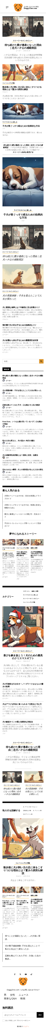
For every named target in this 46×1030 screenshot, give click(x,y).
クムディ (26, 1026)
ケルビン (5, 92)
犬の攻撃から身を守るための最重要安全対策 (20, 340)
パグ (26, 429)
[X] (20, 974)
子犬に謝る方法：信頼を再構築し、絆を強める (22, 553)
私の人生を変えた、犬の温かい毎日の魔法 (18, 441)
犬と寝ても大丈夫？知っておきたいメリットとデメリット (8, 555)
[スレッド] (31, 974)
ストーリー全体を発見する (23, 152)
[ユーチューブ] (26, 974)
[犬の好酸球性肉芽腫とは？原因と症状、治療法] (37, 890)
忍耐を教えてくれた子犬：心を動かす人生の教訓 (21, 405)
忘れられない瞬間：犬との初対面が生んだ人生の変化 (22, 469)
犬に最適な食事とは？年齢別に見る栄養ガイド (21, 307)
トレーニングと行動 (8, 83)
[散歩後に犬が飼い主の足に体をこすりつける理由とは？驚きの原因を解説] (23, 72)
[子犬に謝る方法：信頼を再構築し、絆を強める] (23, 542)
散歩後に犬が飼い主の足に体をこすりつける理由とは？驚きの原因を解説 (23, 870)
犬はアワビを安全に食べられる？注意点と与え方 (22, 704)
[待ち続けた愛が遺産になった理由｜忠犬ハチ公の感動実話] (23, 26)
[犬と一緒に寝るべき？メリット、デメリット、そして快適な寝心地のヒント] (8, 542)
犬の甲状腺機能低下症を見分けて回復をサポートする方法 (36, 554)
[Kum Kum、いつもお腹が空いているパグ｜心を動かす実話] (8, 890)
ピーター (18, 50)
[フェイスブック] (15, 974)
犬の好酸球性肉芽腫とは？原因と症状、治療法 (20, 455)
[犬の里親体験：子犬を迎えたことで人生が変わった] (23, 276)
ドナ (3, 128)
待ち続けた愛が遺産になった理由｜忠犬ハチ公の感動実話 (12, 791)
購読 (40, 1015)
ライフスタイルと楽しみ (9, 122)
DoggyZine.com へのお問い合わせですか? (23, 990)
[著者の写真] (4, 380)
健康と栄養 (34, 548)
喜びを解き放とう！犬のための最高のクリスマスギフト (23, 657)
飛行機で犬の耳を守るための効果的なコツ (19, 325)
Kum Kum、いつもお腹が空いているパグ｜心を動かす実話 (8, 903)
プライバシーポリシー (23, 1020)
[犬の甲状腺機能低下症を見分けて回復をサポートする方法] (37, 542)
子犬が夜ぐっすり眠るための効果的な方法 (21, 126)
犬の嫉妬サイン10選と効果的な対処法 (17, 722)
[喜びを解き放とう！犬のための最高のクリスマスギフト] (23, 626)
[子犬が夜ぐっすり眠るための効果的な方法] (23, 111)
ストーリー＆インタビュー (22, 41)
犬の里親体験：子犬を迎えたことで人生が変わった (21, 390)
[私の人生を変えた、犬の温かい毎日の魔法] (23, 890)
